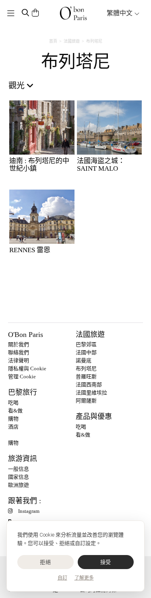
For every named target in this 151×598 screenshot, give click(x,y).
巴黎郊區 (86, 344)
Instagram (28, 511)
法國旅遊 (72, 41)
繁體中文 (120, 13)
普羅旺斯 (86, 376)
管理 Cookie (22, 376)
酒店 (13, 427)
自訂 (62, 578)
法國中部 (86, 352)
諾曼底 (83, 360)
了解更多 (84, 578)
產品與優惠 (94, 416)
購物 (13, 419)
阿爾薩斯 (86, 401)
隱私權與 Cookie (27, 368)
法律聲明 (18, 360)
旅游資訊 (22, 459)
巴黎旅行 (22, 392)
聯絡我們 (18, 352)
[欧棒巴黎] (73, 13)
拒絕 (45, 562)
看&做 (15, 411)
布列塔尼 (86, 368)
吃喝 (13, 403)
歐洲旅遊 (18, 485)
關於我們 (18, 344)
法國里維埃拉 (91, 393)
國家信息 (18, 477)
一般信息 (18, 469)
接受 (105, 562)
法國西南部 (89, 385)
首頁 (53, 41)
